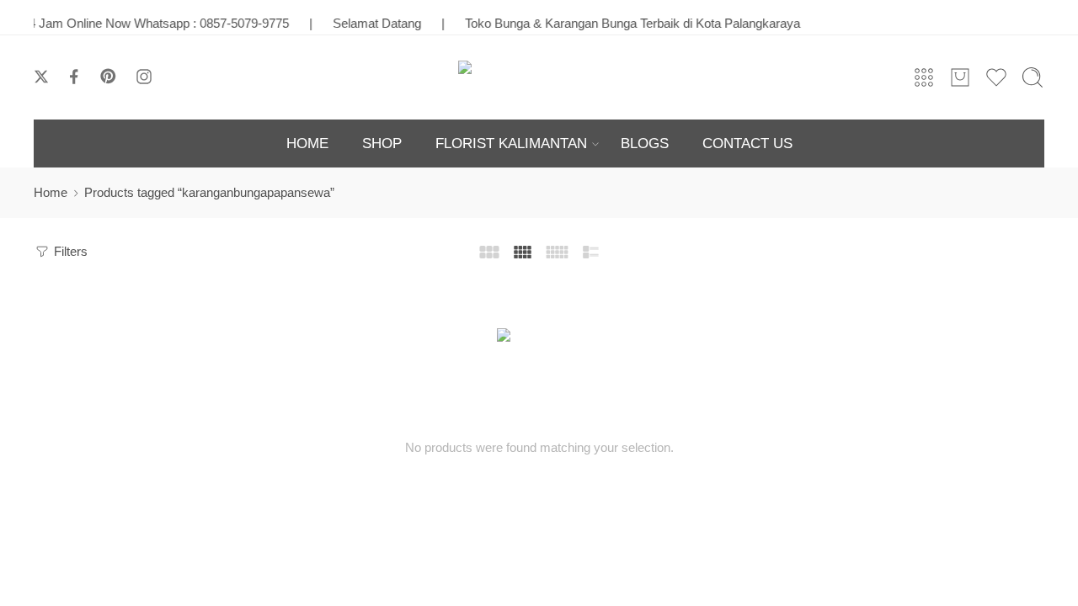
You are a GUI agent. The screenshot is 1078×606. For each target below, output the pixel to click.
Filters (69, 251)
